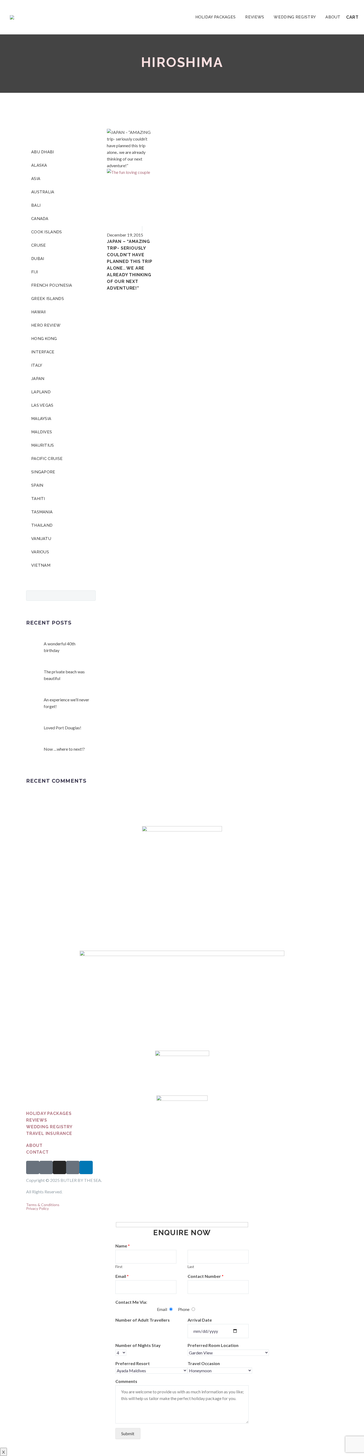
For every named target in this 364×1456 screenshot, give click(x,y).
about (34, 1145)
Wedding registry (49, 1126)
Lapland (41, 392)
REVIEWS (254, 17)
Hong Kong (44, 338)
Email (122, 1276)
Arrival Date (200, 1319)
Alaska (39, 165)
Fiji (34, 272)
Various (40, 552)
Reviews (36, 1120)
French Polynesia (51, 285)
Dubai (37, 258)
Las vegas (42, 405)
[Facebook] (110, 293)
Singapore (43, 472)
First (118, 1267)
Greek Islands (47, 298)
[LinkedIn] (141, 293)
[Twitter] (118, 293)
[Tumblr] (133, 293)
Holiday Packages (49, 1113)
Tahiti (38, 498)
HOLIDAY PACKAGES (215, 17)
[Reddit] (149, 293)
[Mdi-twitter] (46, 1167)
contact (37, 1152)
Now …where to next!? (64, 748)
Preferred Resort (132, 1363)
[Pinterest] (126, 293)
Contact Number (206, 1276)
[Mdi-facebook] (32, 1167)
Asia (136, 228)
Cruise (38, 245)
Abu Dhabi (42, 152)
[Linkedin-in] (86, 1167)
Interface (43, 352)
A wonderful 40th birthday (59, 647)
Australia (42, 192)
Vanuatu (41, 538)
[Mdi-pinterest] (72, 1167)
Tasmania (41, 512)
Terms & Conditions (42, 1204)
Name (122, 1245)
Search (90, 595)
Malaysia (41, 418)
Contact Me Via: (131, 1302)
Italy (36, 365)
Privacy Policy (37, 1208)
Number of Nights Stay (138, 1345)
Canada (39, 218)
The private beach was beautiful (64, 675)
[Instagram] (59, 1167)
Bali (36, 205)
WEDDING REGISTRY (295, 17)
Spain (37, 485)
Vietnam (40, 565)
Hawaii (38, 312)
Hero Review (45, 325)
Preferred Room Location (213, 1345)
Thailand (41, 525)
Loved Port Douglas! (62, 727)
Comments (126, 1381)
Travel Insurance (49, 1133)
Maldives (41, 432)
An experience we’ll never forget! (66, 703)
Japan (150, 228)
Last (191, 1267)
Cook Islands (46, 232)
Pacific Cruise (47, 458)
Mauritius (42, 445)
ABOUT (333, 17)
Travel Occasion (204, 1363)
